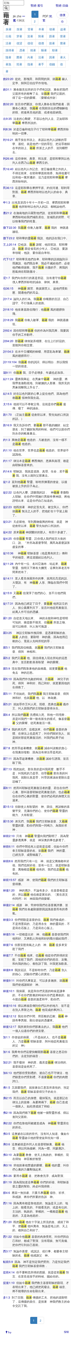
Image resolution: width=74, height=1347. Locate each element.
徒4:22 (7, 532)
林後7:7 (8, 955)
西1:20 (7, 1222)
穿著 (19, 36)
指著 (30, 64)
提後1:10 (9, 1283)
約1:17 (7, 461)
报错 (66, 1331)
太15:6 (7, 404)
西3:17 (7, 1251)
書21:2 (7, 213)
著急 (8, 64)
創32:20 (8, 104)
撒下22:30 (9, 227)
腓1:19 (7, 1182)
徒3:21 (7, 521)
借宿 (30, 43)
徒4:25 (7, 538)
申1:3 (6, 202)
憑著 (22, 50)
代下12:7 (9, 259)
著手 (41, 64)
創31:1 (7, 89)
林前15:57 (9, 880)
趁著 (63, 29)
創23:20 (8, 79)
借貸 (19, 43)
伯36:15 (8, 288)
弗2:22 (7, 1123)
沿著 (41, 57)
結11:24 (8, 379)
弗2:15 (7, 1098)
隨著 (8, 57)
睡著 (44, 50)
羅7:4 (6, 729)
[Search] (6, 8)
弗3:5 (6, 1134)
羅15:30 (8, 821)
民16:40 (8, 169)
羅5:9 (6, 668)
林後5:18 (9, 934)
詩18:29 (8, 320)
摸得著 (10, 50)
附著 (41, 36)
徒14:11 (8, 578)
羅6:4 (6, 714)
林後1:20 (9, 890)
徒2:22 (7, 492)
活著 (8, 43)
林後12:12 (9, 1016)
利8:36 (7, 129)
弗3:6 (6, 1144)
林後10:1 (9, 991)
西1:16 (7, 1203)
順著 (55, 50)
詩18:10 (8, 309)
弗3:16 (7, 1165)
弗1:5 (6, 1087)
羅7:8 (6, 748)
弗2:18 (7, 1112)
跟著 (52, 36)
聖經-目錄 (62, 5)
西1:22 (7, 1236)
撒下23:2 (9, 238)
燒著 (33, 50)
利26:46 (8, 158)
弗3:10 (7, 1155)
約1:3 (6, 440)
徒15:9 (7, 593)
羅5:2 (6, 658)
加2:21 (7, 1062)
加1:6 (6, 1052)
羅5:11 (7, 693)
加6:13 (7, 1073)
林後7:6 (8, 945)
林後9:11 (9, 980)
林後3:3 (8, 919)
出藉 (8, 36)
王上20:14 (9, 244)
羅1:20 (7, 618)
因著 (52, 57)
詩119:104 (10, 362)
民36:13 (8, 188)
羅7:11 (7, 758)
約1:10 (7, 450)
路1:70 (7, 414)
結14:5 (7, 393)
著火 (63, 57)
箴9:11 (7, 372)
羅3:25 (7, 633)
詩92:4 (7, 330)
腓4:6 (6, 1192)
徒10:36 (8, 553)
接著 (52, 43)
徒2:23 (7, 507)
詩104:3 (8, 351)
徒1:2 (6, 482)
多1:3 (6, 1297)
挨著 (9, 29)
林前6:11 (9, 846)
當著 (30, 36)
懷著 (63, 36)
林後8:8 (8, 970)
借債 (62, 15)
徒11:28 (8, 564)
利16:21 (8, 140)
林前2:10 (9, 836)
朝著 (52, 29)
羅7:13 (7, 769)
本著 (41, 29)
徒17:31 (8, 603)
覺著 (63, 43)
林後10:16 (9, 1005)
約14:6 (7, 471)
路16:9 (7, 425)
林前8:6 (8, 861)
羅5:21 (7, 704)
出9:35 (7, 119)
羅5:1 (6, 647)
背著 (30, 29)
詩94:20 (8, 341)
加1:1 (6, 1037)
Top (9, 1332)
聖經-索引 (37, 5)
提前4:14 (9, 1272)
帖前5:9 (8, 1262)
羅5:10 (7, 679)
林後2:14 (9, 905)
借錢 (52, 64)
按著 (19, 29)
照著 (19, 64)
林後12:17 (9, 1026)
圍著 (19, 57)
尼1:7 (6, 278)
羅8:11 (7, 788)
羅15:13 (8, 806)
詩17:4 (7, 299)
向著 (30, 57)
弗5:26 (7, 1176)
